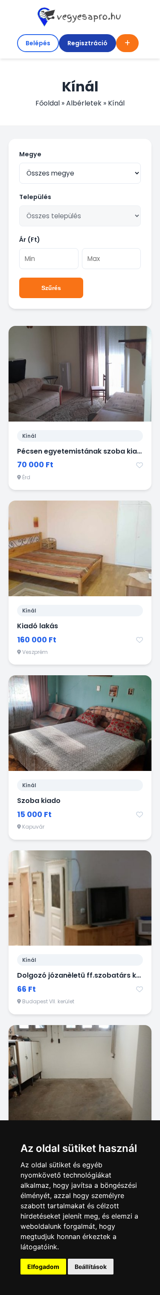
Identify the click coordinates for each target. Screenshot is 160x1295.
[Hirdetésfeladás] (127, 43)
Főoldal (47, 103)
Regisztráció (87, 43)
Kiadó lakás (37, 626)
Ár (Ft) (29, 239)
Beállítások (91, 1266)
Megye (30, 154)
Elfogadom (43, 1266)
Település (35, 197)
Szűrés (51, 287)
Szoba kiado (39, 801)
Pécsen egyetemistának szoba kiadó (81, 451)
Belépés (38, 43)
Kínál (29, 435)
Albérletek (84, 103)
